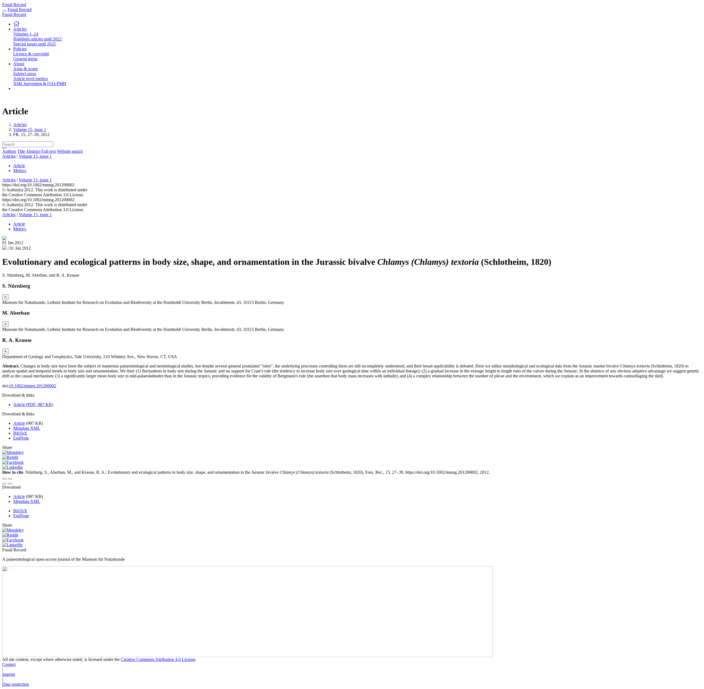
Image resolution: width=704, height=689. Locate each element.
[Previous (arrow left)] (4, 483)
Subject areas (24, 73)
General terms (25, 58)
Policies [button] (20, 49)
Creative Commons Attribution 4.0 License (158, 659)
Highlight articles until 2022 (37, 39)
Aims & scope (25, 68)
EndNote (21, 438)
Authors (9, 151)
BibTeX (20, 433)
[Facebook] (13, 462)
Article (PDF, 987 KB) (33, 404)
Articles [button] (20, 29)
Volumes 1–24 (25, 34)
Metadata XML (26, 428)
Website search (70, 151)
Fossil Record (14, 4)
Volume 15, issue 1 (29, 129)
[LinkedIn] (12, 467)
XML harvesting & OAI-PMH (39, 83)
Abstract (33, 151)
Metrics (19, 170)
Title (21, 151)
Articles (20, 124)
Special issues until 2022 (34, 44)
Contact (9, 664)
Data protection (15, 684)
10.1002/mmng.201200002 (32, 385)
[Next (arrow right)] (10, 483)
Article (19, 165)
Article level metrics (30, 78)
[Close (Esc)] (4, 479)
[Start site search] (4, 148)
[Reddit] (10, 457)
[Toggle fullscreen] (10, 479)
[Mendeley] (13, 452)
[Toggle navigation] (4, 11)
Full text (49, 151)
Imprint (8, 674)
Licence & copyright (31, 53)
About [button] (18, 63)
